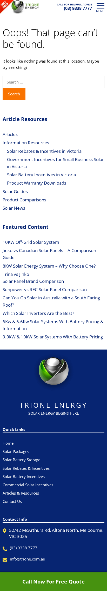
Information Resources (26, 143)
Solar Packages (16, 451)
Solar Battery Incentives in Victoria (41, 175)
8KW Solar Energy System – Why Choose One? (49, 266)
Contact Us (12, 501)
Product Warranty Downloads (36, 183)
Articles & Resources (21, 493)
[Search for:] (53, 82)
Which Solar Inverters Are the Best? (38, 313)
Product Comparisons (24, 200)
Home (8, 443)
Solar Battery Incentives (24, 476)
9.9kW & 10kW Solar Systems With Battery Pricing (53, 337)
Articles (10, 134)
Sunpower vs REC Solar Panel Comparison (45, 289)
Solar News (14, 208)
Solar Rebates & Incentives (26, 468)
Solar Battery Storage (21, 459)
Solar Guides (15, 191)
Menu (100, 11)
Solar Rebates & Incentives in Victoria (44, 151)
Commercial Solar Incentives (28, 484)
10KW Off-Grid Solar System (31, 242)
